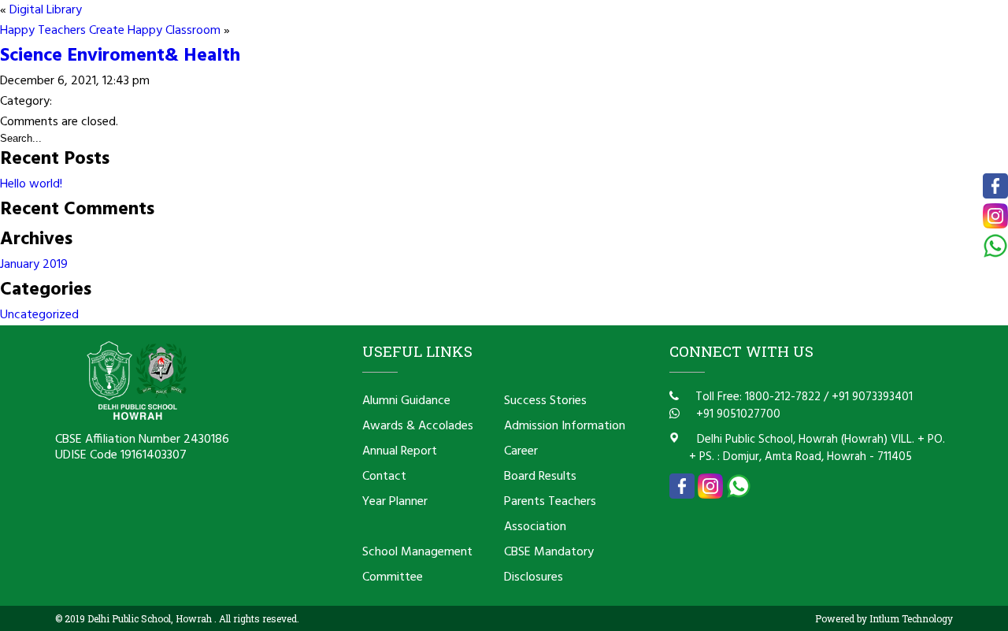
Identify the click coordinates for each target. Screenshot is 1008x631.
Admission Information (564, 426)
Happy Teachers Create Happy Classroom (110, 30)
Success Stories (545, 401)
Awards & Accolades (417, 426)
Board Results (540, 476)
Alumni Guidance (406, 401)
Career (521, 451)
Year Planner (395, 502)
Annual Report (399, 451)
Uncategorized (39, 315)
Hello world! (31, 184)
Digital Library (45, 10)
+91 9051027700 (736, 414)
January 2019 (34, 264)
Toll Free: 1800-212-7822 (756, 397)
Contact (384, 476)
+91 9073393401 (872, 397)
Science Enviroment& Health (120, 56)
